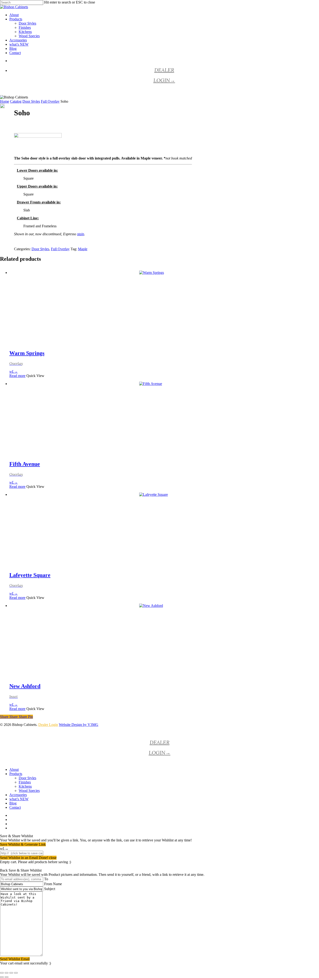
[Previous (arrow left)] (2, 977)
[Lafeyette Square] (164, 530)
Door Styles (31, 101)
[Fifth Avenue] (164, 419)
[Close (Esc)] (16, 973)
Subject (49, 889)
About (14, 770)
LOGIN (164, 80)
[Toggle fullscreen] (6, 973)
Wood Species (29, 791)
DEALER (164, 70)
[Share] (11, 973)
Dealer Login (48, 725)
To (46, 879)
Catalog (15, 101)
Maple (82, 249)
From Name (53, 884)
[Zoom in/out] (2, 973)
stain (80, 234)
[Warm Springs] (164, 308)
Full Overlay (50, 101)
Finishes (25, 782)
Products (15, 774)
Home (4, 101)
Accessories (18, 795)
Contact (15, 807)
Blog (13, 803)
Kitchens (25, 786)
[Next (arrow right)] (6, 977)
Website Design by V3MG (78, 725)
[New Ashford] (164, 641)
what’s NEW (18, 799)
